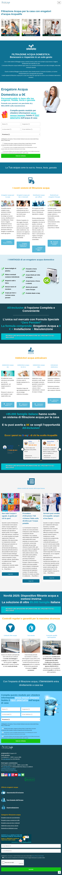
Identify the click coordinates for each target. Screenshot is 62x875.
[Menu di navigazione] (59, 2)
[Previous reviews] (22, 449)
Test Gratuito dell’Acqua (15, 800)
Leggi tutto (10, 574)
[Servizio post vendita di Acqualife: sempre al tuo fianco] (51, 502)
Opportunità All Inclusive (15, 792)
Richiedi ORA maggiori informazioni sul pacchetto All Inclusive (30, 336)
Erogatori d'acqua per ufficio (39, 249)
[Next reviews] (59, 449)
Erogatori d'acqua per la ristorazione (23, 245)
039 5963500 (6, 766)
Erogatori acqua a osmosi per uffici (10, 820)
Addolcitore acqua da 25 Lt (39, 404)
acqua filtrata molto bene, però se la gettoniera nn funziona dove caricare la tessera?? (49, 450)
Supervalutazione (13, 807)
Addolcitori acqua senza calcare (9, 825)
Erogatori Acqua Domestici (7, 242)
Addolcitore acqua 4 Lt (8, 404)
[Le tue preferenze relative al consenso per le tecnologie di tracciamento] (59, 872)
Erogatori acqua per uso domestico (10, 817)
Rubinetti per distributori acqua (9, 828)
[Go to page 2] (42, 460)
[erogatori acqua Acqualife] (10, 35)
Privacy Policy (22, 143)
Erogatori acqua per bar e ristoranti (10, 823)
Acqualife (10, 448)
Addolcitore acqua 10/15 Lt (23, 404)
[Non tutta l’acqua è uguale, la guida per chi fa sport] (10, 502)
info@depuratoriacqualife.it (8, 768)
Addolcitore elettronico (55, 400)
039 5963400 (6, 759)
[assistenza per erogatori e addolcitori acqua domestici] (31, 27)
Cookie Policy (7, 140)
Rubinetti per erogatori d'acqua (54, 243)
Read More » (7, 569)
